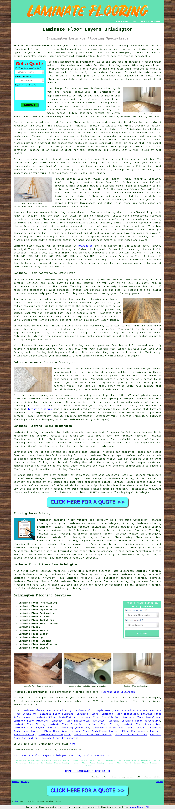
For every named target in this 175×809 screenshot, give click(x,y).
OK (147, 807)
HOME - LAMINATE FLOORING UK (87, 771)
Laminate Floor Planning (56, 714)
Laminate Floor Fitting (29, 724)
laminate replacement (83, 523)
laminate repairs (127, 534)
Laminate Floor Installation (55, 717)
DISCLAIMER (155, 22)
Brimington (85, 246)
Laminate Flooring (59, 710)
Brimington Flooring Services (42, 595)
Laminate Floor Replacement (93, 710)
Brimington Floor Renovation (90, 755)
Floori (16, 801)
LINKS (125, 22)
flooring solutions (142, 547)
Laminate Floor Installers (120, 714)
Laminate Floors (33, 710)
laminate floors (41, 551)
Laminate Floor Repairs (55, 734)
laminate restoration (51, 530)
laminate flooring (68, 76)
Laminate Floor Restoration (70, 721)
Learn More (136, 807)
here (85, 588)
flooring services (100, 551)
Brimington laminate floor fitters (62, 520)
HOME (118, 22)
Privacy (159, 782)
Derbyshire (143, 551)
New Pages (25, 782)
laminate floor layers (90, 56)
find (24, 571)
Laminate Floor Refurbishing (59, 738)
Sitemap (15, 782)
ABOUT (134, 22)
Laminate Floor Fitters (131, 710)
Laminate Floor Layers (29, 728)
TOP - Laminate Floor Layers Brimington (40, 755)
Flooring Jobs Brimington (118, 692)
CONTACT (143, 22)
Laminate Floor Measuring (48, 731)
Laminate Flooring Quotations (68, 728)
